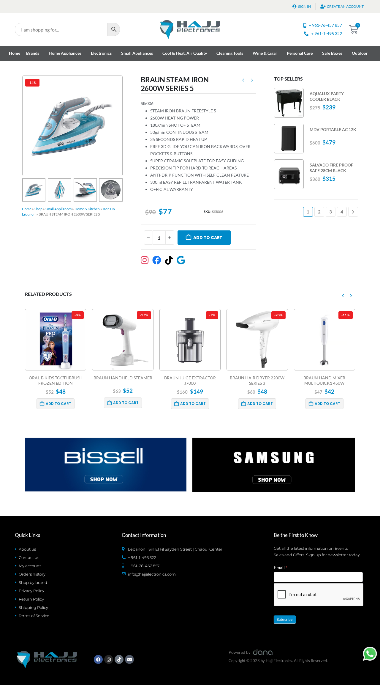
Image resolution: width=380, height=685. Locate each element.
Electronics (101, 53)
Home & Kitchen (87, 209)
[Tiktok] (119, 659)
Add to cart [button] (58, 403)
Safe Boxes (332, 53)
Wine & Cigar (265, 53)
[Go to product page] (289, 103)
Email (280, 567)
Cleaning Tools (229, 53)
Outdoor (360, 53)
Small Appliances (137, 53)
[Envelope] (129, 659)
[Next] (353, 212)
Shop (38, 209)
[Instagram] (108, 659)
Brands (32, 53)
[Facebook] (98, 659)
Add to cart (207, 238)
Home (14, 53)
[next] (252, 81)
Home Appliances (65, 53)
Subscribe (284, 619)
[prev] (243, 81)
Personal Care (300, 53)
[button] (23, 125)
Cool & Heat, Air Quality (184, 53)
